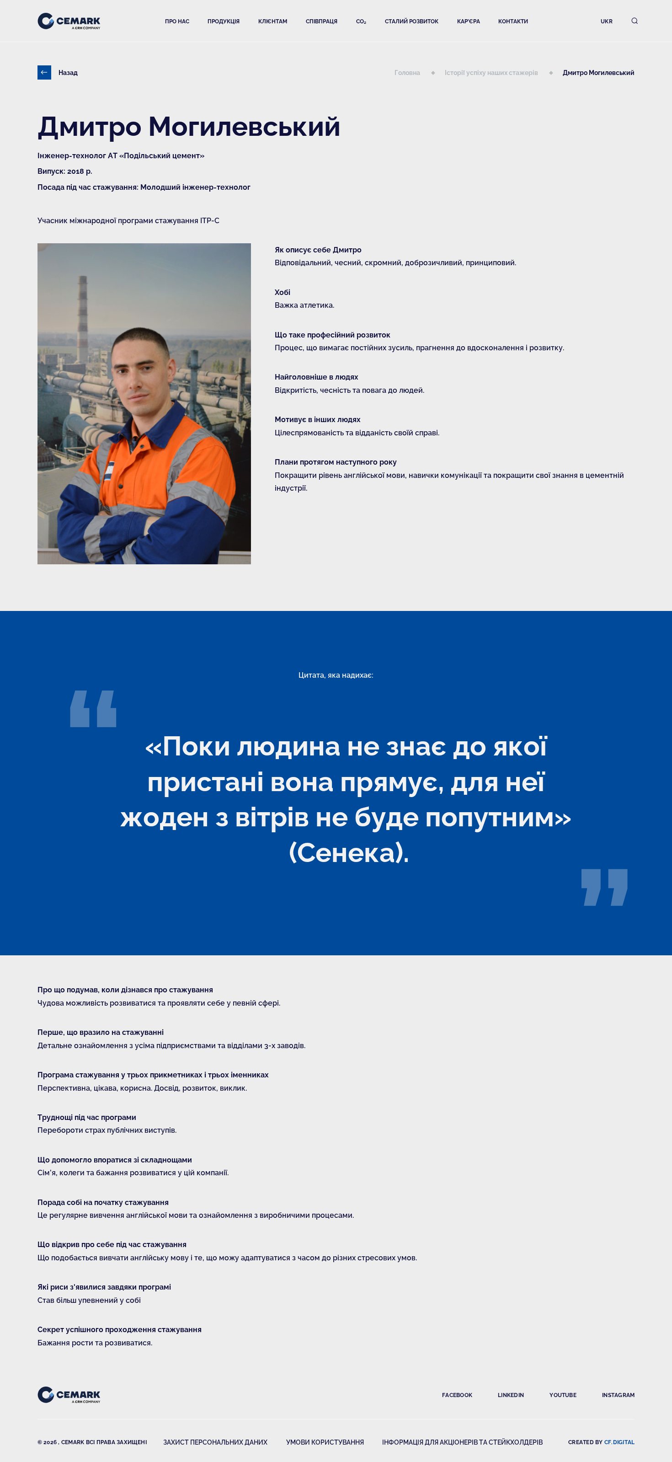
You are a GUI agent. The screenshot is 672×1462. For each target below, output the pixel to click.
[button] (176, 21)
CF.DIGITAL (619, 1442)
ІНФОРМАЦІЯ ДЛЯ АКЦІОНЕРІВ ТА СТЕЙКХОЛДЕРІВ (462, 1442)
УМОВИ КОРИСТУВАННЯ (325, 1442)
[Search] (635, 21)
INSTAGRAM (618, 1395)
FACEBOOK (457, 1395)
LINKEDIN (511, 1395)
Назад (68, 72)
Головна (408, 72)
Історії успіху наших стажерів (492, 72)
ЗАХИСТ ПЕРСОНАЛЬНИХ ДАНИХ (215, 1442)
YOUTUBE (562, 1395)
